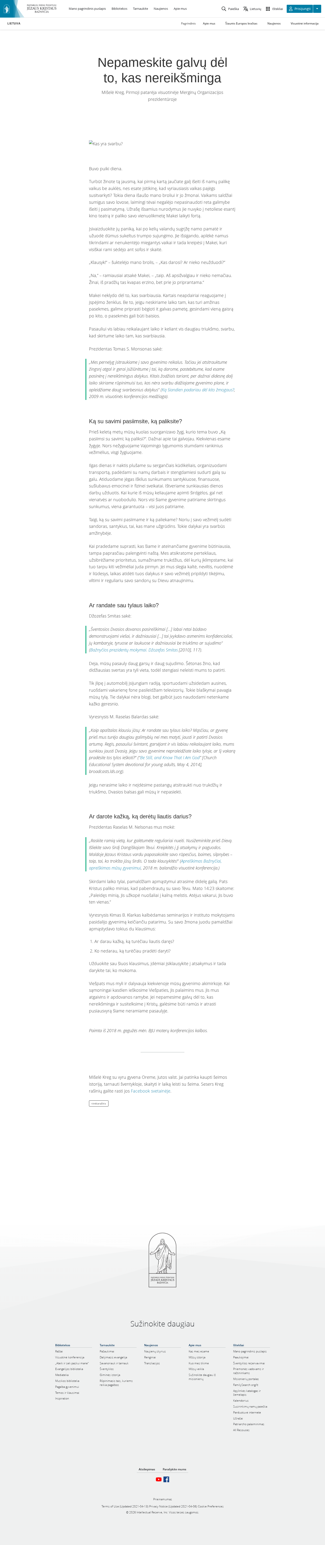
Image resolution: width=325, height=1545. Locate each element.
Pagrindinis (188, 23)
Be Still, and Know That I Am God (170, 757)
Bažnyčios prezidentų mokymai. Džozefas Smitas (134, 650)
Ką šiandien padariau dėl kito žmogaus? (198, 390)
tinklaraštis (99, 1103)
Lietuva (13, 23)
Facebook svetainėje (150, 1091)
